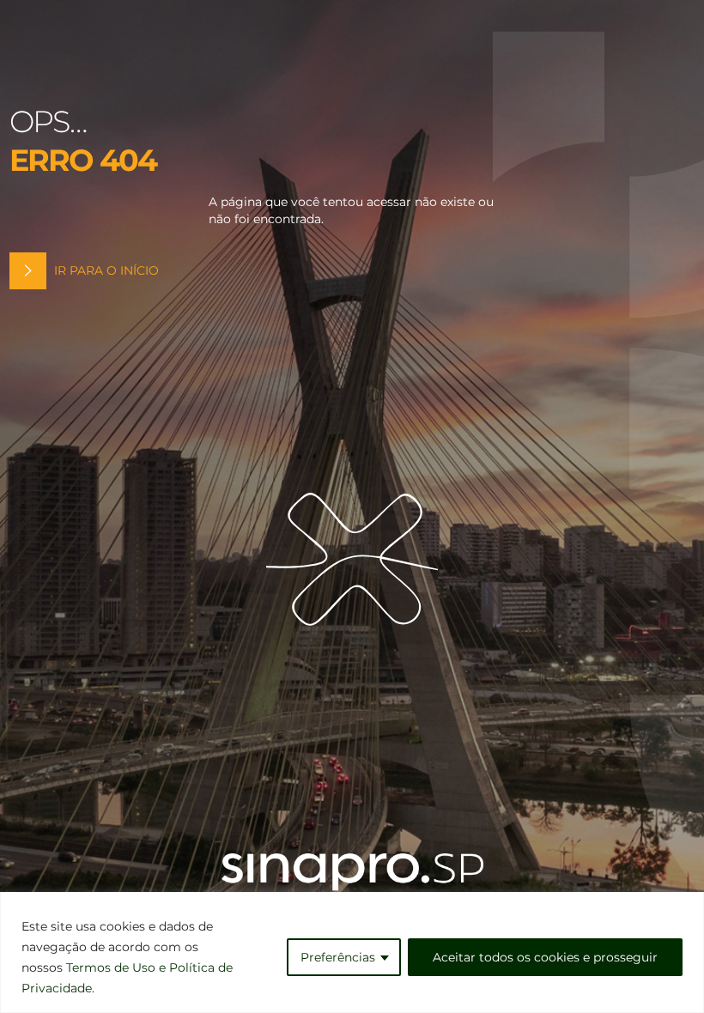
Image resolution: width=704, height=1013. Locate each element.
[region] (352, 952)
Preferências (337, 957)
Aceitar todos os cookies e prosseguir (545, 957)
